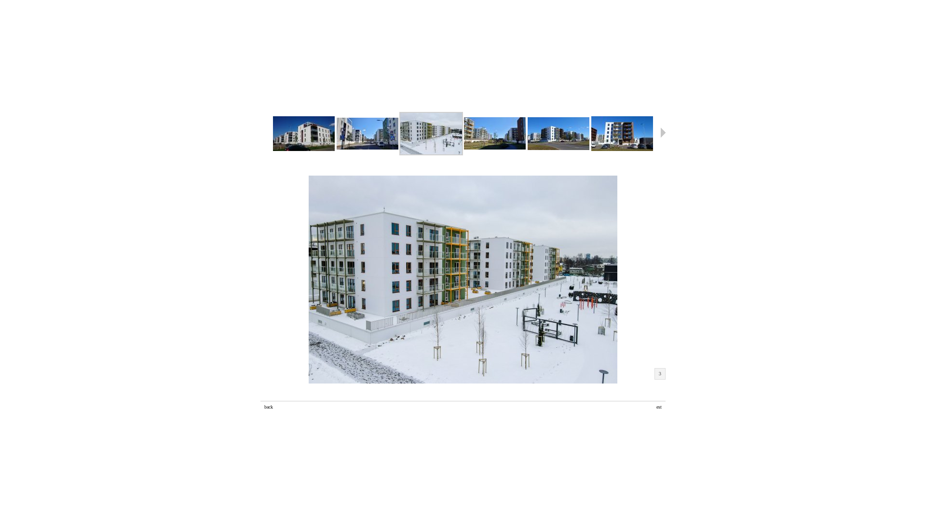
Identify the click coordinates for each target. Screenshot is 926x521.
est (659, 407)
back (268, 407)
